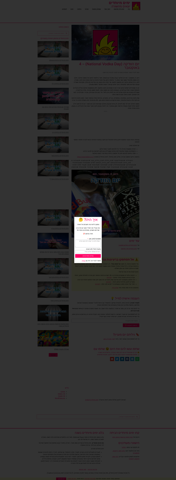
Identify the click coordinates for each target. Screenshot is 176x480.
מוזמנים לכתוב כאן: (95, 239)
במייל (83, 261)
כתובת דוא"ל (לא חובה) (93, 249)
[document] (88, 240)
